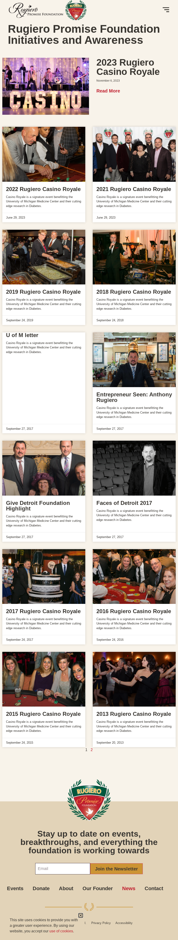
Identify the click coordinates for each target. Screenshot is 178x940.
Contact (154, 888)
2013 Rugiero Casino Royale (133, 714)
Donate (41, 888)
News (128, 888)
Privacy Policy (101, 923)
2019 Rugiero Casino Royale (43, 292)
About (66, 888)
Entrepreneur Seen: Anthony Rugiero (134, 397)
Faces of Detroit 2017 (124, 503)
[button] (81, 915)
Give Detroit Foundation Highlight (38, 506)
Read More (108, 91)
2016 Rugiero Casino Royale (133, 611)
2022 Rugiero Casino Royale (43, 189)
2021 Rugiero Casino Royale (133, 189)
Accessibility (124, 923)
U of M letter (22, 335)
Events (15, 888)
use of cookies (61, 931)
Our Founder (98, 888)
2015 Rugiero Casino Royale (43, 714)
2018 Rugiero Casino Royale (133, 292)
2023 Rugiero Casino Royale (128, 67)
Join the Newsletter (116, 868)
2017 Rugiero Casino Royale (43, 611)
